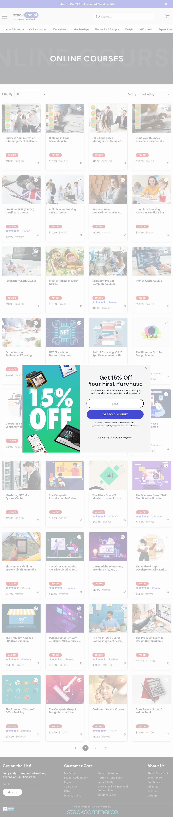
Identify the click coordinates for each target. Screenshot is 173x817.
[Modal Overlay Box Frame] (86, 409)
